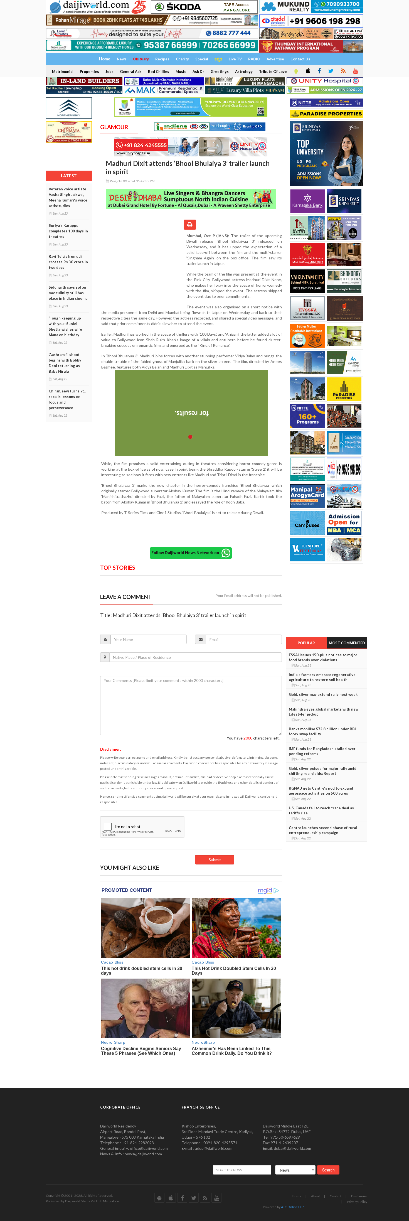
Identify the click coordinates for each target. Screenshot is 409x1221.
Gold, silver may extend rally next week (323, 694)
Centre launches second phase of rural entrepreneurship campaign (323, 830)
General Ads (131, 71)
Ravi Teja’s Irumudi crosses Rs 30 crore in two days (68, 262)
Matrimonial (62, 71)
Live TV (235, 59)
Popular (306, 643)
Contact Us (300, 59)
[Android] (295, 71)
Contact (335, 1196)
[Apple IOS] (307, 71)
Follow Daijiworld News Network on (186, 552)
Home (296, 1196)
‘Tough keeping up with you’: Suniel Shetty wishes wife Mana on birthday (65, 326)
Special (201, 59)
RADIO (254, 59)
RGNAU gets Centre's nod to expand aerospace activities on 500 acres (321, 790)
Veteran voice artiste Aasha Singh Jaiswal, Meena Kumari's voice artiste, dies (68, 197)
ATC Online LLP (292, 1207)
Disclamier (359, 1196)
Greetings (220, 71)
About (315, 1196)
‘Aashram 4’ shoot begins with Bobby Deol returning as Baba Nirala (65, 363)
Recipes (162, 59)
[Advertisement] (143, 269)
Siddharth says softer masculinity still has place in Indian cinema (68, 293)
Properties (89, 71)
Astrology (244, 71)
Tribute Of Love (273, 71)
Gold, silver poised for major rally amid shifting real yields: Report (322, 771)
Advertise (275, 59)
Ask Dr (198, 71)
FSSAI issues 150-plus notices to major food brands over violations (323, 657)
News (122, 59)
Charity (182, 59)
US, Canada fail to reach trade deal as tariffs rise (321, 810)
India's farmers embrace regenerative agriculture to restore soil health (322, 677)
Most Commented (347, 643)
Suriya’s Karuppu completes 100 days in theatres (68, 231)
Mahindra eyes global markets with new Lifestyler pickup (323, 711)
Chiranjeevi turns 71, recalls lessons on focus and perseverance (67, 399)
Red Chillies (158, 71)
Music (181, 71)
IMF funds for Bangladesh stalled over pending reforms (322, 751)
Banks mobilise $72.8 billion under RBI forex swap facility (322, 731)
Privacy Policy (357, 1202)
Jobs (109, 71)
